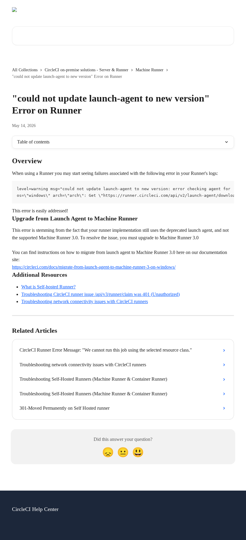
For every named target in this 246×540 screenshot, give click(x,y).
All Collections (25, 70)
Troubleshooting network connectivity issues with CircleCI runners (84, 301)
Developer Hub (188, 9)
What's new (219, 9)
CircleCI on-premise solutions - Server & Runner (86, 70)
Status (161, 9)
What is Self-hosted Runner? (48, 286)
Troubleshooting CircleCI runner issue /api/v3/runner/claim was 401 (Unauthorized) (100, 294)
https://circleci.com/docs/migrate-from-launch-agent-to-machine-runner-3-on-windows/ (94, 267)
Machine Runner (150, 70)
